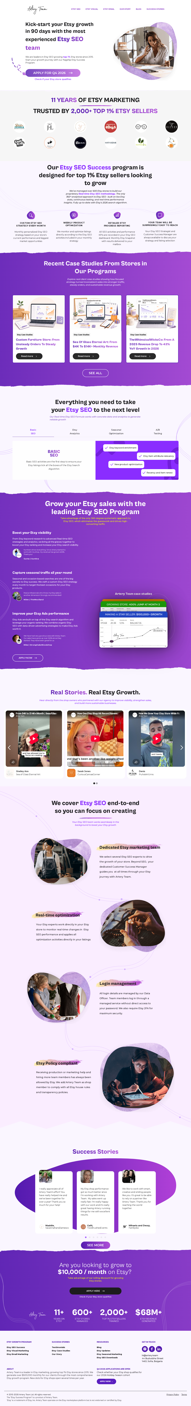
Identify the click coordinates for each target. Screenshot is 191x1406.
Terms (184, 1394)
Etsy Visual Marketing (18, 1351)
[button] (9, 747)
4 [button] (97, 1237)
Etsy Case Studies (61, 1351)
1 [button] (85, 1237)
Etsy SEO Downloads (107, 1357)
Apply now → (106, 1381)
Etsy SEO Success (16, 1347)
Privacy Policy (173, 1394)
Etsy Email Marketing (17, 1354)
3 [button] (93, 1237)
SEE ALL (95, 373)
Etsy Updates (103, 1351)
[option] (54, 1202)
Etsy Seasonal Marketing (109, 1354)
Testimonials (58, 1347)
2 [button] (89, 1237)
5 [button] (101, 1237)
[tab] (33, 432)
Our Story (57, 1354)
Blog (99, 1347)
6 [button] (105, 1237)
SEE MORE (95, 1245)
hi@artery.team (150, 1355)
